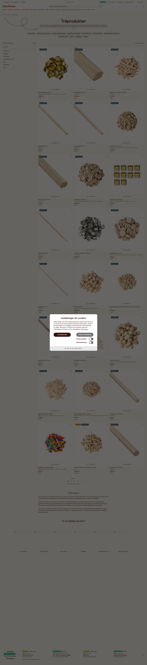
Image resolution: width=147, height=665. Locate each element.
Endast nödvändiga (84, 334)
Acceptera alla (62, 334)
